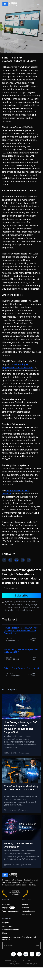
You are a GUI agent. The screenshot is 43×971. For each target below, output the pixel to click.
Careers (25, 907)
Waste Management (10, 911)
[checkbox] (3, 602)
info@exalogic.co (31, 964)
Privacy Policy (14, 964)
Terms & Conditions (30, 961)
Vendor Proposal (28, 911)
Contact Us (26, 914)
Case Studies (7, 926)
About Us (26, 904)
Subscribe (21, 595)
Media (4, 933)
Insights (5, 923)
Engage (8, 907)
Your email (9, 945)
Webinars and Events (10, 929)
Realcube (6, 904)
